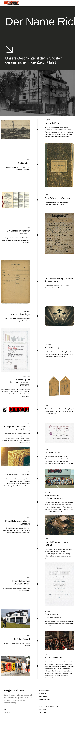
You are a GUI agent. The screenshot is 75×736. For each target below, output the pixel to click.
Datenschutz (42, 712)
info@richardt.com (14, 690)
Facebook (7, 712)
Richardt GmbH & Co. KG (51, 706)
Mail (5, 709)
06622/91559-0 (43, 696)
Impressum (42, 709)
